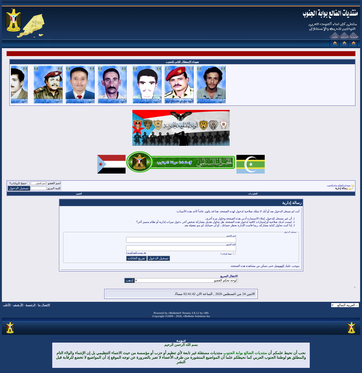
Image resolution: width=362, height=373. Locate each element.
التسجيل (279, 265)
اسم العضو (54, 183)
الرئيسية (30, 305)
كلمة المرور (54, 188)
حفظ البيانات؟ (17, 183)
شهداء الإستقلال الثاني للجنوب (182, 61)
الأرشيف (18, 305)
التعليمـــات (253, 193)
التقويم (79, 193)
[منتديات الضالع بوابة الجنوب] (10, 333)
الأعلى (7, 305)
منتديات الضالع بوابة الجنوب (338, 185)
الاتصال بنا (44, 305)
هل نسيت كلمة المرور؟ (136, 253)
